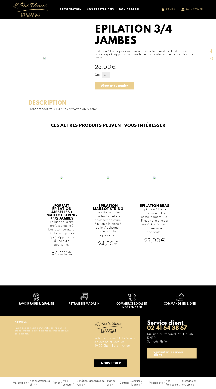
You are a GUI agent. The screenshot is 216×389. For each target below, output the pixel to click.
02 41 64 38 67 (167, 328)
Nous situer (111, 363)
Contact (124, 383)
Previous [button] (105, 132)
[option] (62, 205)
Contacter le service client (168, 353)
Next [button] (111, 132)
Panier (56, 383)
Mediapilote (156, 383)
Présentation (19, 383)
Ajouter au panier (114, 85)
